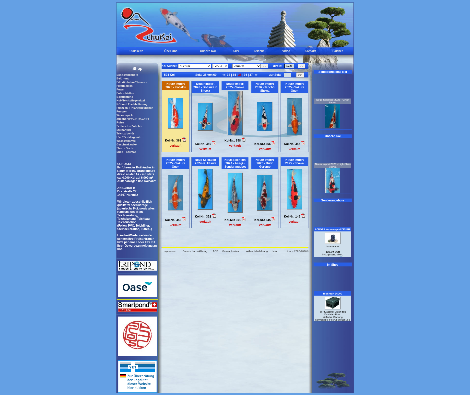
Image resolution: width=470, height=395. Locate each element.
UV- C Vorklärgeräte (129, 137)
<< (223, 75)
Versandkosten (230, 251)
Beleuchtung (125, 96)
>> (256, 75)
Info (274, 251)
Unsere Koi (208, 51)
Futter (120, 89)
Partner (337, 51)
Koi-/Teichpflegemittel (131, 100)
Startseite (136, 51)
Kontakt (310, 51)
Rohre (120, 122)
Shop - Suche (125, 148)
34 (234, 75)
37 (251, 75)
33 (228, 75)
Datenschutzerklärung (195, 251)
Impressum (170, 251)
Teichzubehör (125, 133)
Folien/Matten (125, 93)
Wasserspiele (125, 115)
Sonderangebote (127, 74)
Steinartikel (124, 129)
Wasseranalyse (126, 140)
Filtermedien (125, 85)
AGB (215, 251)
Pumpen (122, 111)
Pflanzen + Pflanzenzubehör (135, 107)
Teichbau (260, 51)
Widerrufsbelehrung (257, 251)
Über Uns (170, 51)
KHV (236, 51)
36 (245, 75)
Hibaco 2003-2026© (297, 251)
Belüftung (123, 78)
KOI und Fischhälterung (132, 104)
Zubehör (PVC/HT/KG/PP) (133, 118)
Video (286, 51)
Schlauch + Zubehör (129, 126)
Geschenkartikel (127, 144)
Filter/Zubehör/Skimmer (132, 82)
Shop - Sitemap (126, 151)
